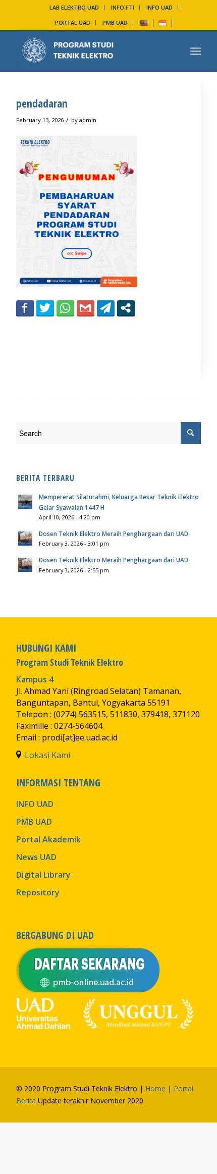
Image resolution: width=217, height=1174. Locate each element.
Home (155, 1088)
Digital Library (43, 874)
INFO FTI (122, 7)
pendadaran (42, 103)
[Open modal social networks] (126, 307)
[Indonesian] (162, 22)
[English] (144, 22)
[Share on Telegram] (106, 307)
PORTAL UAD (72, 22)
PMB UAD (115, 22)
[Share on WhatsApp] (65, 307)
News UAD (36, 857)
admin (87, 120)
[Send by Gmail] (85, 307)
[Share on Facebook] (25, 307)
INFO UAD (159, 7)
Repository (38, 892)
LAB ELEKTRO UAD (74, 7)
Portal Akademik (48, 839)
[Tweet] (45, 307)
